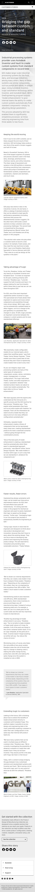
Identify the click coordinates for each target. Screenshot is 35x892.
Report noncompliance (14, 887)
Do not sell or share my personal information (17, 886)
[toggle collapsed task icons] (25, 2)
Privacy (3, 886)
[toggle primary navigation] (3, 2)
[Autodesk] (9, 2)
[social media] (7, 879)
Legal (29, 887)
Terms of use (24, 887)
